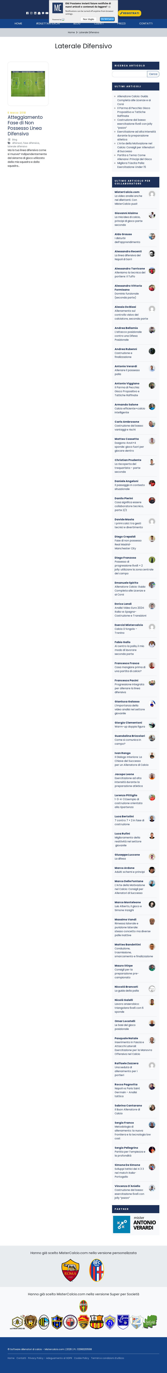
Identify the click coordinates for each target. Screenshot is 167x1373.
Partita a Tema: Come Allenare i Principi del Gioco (134, 157)
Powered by (57, 19)
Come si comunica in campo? (128, 742)
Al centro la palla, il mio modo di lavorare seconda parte (129, 650)
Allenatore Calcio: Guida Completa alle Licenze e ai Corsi (134, 100)
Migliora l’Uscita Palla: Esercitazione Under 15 (131, 165)
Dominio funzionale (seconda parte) (127, 295)
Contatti (145, 23)
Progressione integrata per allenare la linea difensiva (129, 688)
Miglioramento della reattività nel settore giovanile (128, 841)
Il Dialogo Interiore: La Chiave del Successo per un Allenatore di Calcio (132, 761)
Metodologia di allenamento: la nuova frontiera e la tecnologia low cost (133, 1132)
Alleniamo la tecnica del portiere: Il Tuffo (130, 274)
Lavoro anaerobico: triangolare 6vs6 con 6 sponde (129, 1008)
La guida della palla (127, 991)
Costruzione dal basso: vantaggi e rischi (129, 427)
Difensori (17, 143)
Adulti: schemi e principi (130, 872)
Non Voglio (88, 19)
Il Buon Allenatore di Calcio (127, 1111)
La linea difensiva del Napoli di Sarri (128, 257)
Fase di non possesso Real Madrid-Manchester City (128, 544)
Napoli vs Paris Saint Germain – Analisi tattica (127, 1092)
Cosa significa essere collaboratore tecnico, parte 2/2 (129, 506)
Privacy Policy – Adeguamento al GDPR (50, 1358)
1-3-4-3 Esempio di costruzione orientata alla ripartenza (128, 803)
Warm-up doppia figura (130, 726)
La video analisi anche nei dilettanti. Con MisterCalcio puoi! (128, 200)
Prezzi (121, 23)
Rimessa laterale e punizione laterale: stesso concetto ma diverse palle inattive (133, 929)
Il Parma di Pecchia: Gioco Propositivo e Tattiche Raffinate (133, 112)
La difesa (120, 859)
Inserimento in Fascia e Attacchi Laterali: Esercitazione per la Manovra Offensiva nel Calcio (133, 1048)
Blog (76, 23)
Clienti (98, 23)
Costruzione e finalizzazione (123, 355)
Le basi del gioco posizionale (125, 1027)
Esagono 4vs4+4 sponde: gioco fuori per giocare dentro (129, 447)
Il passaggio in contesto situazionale (130, 487)
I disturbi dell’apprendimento (127, 240)
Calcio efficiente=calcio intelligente (130, 410)
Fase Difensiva (31, 143)
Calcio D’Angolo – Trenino (126, 631)
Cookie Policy (81, 1358)
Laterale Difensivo (17, 146)
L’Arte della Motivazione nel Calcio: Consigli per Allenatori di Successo (135, 147)
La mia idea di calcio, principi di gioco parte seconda (129, 221)
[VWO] (65, 19)
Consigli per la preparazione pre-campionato (127, 973)
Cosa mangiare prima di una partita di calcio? (130, 669)
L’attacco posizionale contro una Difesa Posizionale (128, 336)
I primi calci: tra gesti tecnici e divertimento (129, 525)
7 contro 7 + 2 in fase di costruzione (129, 822)
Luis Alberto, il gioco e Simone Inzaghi (128, 908)
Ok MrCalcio (107, 19)
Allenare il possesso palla (127, 372)
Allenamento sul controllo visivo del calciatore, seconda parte (131, 315)
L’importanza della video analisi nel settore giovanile (130, 709)
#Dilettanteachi (48, 23)
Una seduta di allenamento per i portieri (126, 1071)
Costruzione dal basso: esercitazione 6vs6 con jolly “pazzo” (134, 124)
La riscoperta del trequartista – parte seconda (127, 468)
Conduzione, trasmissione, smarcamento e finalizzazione (134, 952)
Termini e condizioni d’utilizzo (107, 1358)
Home (18, 23)
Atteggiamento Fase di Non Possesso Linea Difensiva (25, 125)
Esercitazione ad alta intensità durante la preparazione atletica (136, 135)
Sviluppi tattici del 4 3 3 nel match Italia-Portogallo (129, 1173)
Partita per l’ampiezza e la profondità (130, 1154)
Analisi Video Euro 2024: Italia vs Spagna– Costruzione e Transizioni (130, 612)
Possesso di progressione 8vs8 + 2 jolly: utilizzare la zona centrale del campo (134, 567)
